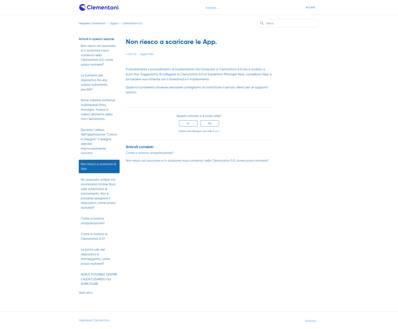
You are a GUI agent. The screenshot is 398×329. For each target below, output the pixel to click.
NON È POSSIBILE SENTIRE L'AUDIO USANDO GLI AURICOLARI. (99, 279)
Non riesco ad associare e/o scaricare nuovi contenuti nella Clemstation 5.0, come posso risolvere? (197, 160)
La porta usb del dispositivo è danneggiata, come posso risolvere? (95, 257)
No (209, 123)
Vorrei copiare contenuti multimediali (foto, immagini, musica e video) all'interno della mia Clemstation (98, 109)
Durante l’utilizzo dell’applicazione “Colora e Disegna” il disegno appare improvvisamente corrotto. (99, 141)
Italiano (211, 8)
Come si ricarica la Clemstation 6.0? (94, 236)
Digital (114, 23)
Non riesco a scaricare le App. (98, 166)
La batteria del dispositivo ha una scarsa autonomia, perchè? (94, 82)
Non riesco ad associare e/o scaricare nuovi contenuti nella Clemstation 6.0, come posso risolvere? (98, 55)
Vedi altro (86, 293)
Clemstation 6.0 (132, 23)
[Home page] (99, 7)
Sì (188, 123)
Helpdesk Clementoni (92, 23)
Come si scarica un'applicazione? (93, 221)
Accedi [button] (310, 7)
